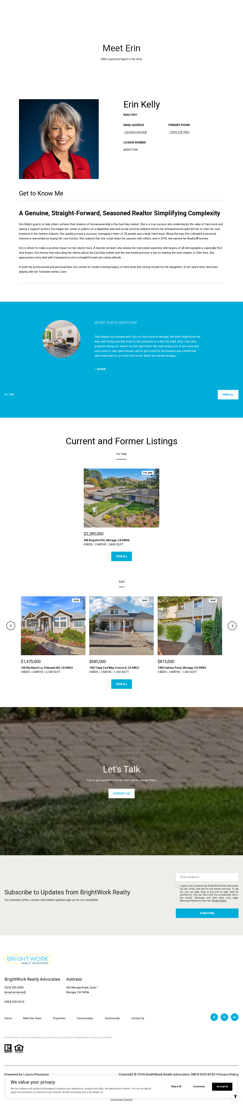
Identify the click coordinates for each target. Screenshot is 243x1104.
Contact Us (137, 1018)
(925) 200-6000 (14, 987)
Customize (199, 1086)
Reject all (176, 1086)
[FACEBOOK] (214, 1017)
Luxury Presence (36, 1074)
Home (8, 1018)
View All (228, 394)
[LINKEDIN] (234, 1017)
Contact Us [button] (121, 793)
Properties (59, 1018)
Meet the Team (32, 1018)
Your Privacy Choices (121, 1099)
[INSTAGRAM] (224, 1017)
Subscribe (207, 913)
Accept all (222, 1086)
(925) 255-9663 (179, 132)
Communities (85, 1018)
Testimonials (112, 1018)
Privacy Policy (219, 900)
